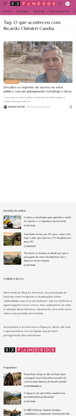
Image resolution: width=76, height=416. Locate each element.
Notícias (12, 82)
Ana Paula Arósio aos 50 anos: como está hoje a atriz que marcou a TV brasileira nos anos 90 (47, 238)
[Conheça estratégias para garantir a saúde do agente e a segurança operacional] (12, 222)
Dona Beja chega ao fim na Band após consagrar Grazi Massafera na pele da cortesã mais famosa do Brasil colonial (45, 378)
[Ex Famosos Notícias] (33, 3)
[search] (60, 4)
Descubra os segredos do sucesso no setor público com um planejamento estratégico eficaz (38, 89)
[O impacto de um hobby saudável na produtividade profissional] (12, 398)
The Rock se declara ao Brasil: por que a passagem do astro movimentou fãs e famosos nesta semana (46, 257)
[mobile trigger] (7, 3)
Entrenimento (34, 386)
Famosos (31, 246)
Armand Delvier (16, 107)
